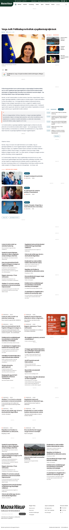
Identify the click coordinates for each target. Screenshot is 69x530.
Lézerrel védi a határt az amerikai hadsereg (64, 39)
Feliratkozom (22, 513)
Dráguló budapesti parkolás (33, 176)
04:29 (48, 112)
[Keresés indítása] (66, 4)
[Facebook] (62, 1)
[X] (66, 1)
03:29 (48, 121)
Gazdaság (31, 4)
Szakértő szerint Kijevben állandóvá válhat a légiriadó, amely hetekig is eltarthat (64, 51)
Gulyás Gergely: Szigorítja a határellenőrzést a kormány (33, 206)
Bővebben (57, 136)
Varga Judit (5, 217)
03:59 (48, 116)
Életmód (47, 4)
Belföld (19, 4)
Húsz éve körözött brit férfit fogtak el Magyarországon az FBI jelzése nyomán (64, 59)
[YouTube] (64, 1)
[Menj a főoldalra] (6, 3)
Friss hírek (18, 1)
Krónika (51, 61)
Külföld (25, 4)
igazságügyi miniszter (14, 217)
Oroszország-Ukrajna (54, 52)
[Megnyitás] (16, 4)
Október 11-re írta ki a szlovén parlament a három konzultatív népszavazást (58, 132)
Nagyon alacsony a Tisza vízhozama (57, 127)
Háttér (37, 4)
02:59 (48, 126)
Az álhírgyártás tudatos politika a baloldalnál (32, 191)
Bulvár (52, 4)
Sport (42, 4)
